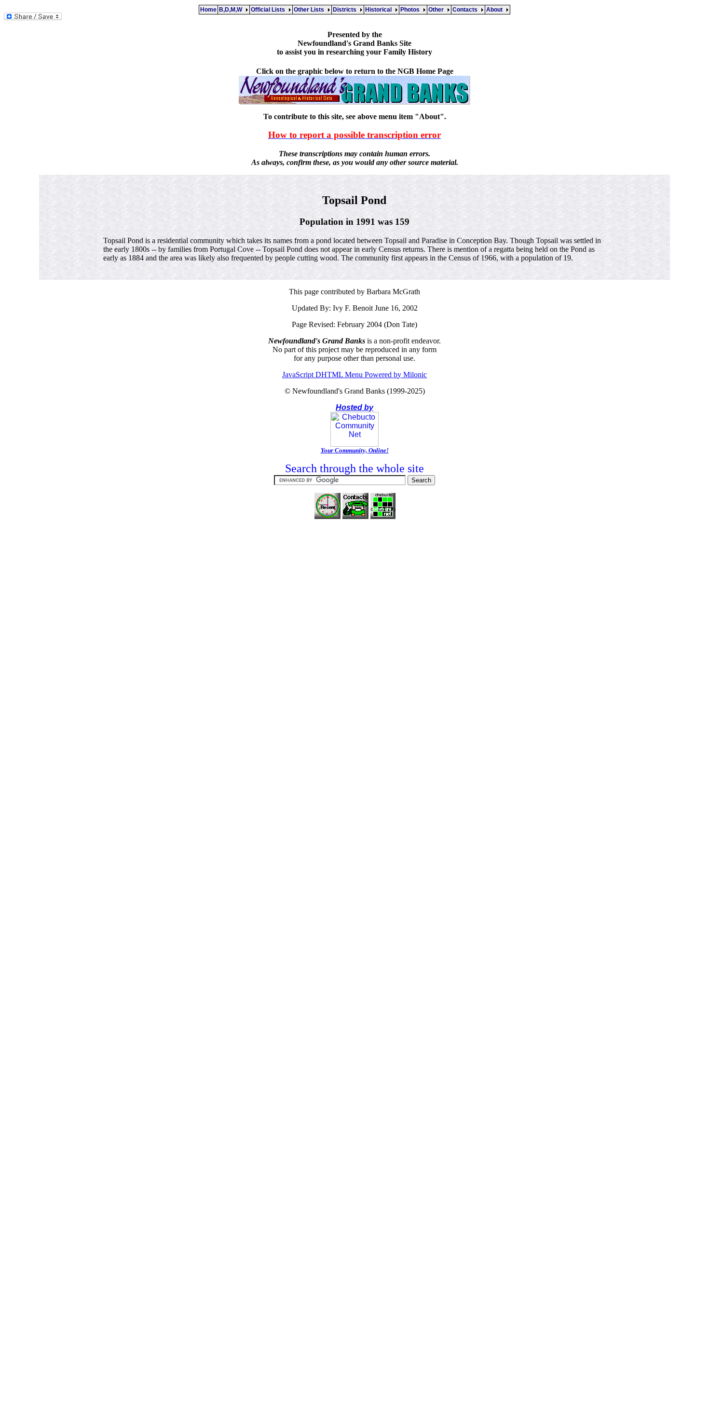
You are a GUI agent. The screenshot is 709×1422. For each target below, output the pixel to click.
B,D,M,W (232, 9)
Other (437, 9)
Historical (380, 9)
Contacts (466, 9)
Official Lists (269, 9)
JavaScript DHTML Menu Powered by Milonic (354, 374)
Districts (346, 9)
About (495, 9)
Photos (411, 9)
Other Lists (310, 9)
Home (208, 9)
